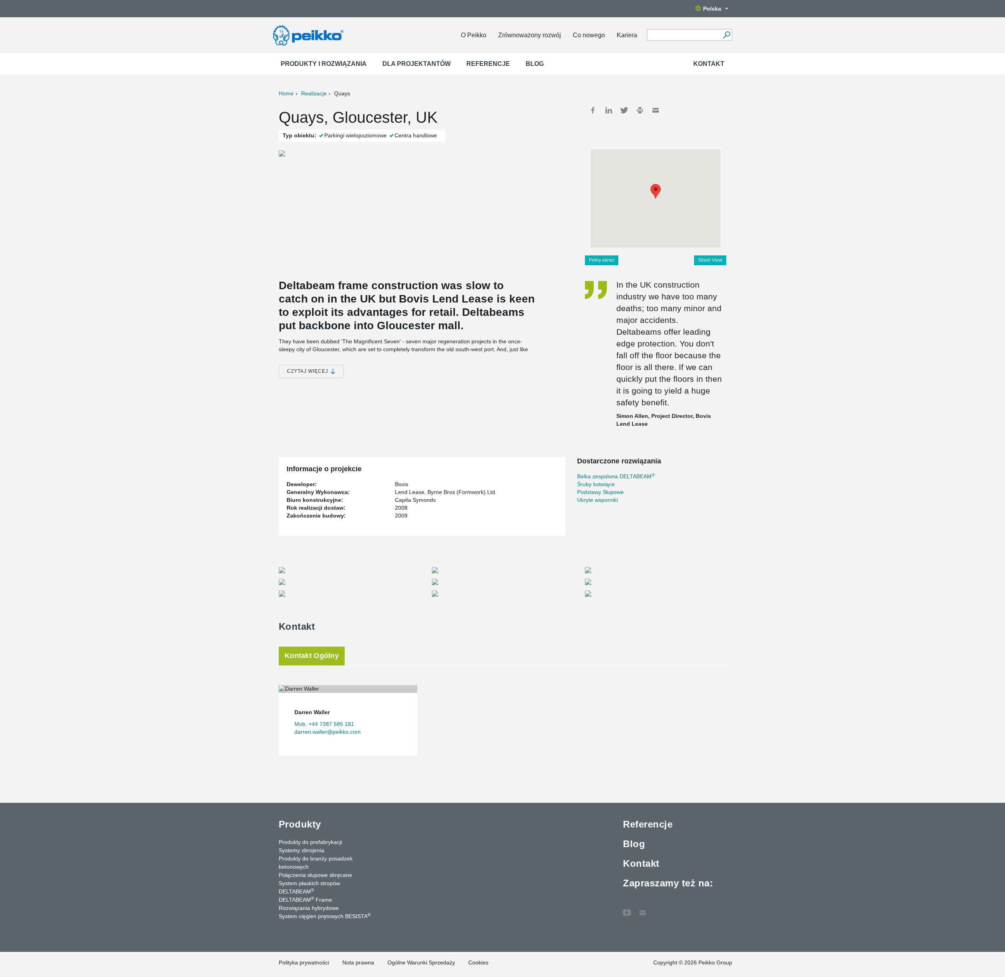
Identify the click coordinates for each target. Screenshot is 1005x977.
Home (286, 93)
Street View (710, 260)
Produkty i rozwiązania (324, 63)
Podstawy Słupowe (600, 492)
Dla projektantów (416, 63)
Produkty (300, 824)
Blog (535, 63)
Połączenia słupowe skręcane (315, 875)
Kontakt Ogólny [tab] (312, 656)
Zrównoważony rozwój (529, 35)
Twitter (624, 110)
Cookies (478, 962)
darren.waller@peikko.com (327, 732)
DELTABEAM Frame (305, 899)
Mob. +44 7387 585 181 (324, 724)
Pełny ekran (601, 260)
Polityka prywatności (304, 962)
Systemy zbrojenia (301, 850)
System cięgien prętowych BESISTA (325, 915)
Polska (712, 8)
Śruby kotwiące (596, 484)
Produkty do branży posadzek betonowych (316, 862)
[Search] (726, 34)
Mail (656, 110)
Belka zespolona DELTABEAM (616, 476)
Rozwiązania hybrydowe (309, 908)
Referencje (488, 63)
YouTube (627, 909)
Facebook (593, 110)
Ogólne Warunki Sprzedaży (421, 962)
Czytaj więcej (308, 371)
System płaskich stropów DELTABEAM (309, 887)
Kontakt (708, 63)
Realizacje (314, 93)
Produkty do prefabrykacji (310, 842)
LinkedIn (608, 110)
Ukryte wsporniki (597, 500)
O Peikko (473, 35)
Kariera (627, 35)
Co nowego (589, 35)
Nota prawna (358, 962)
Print (640, 110)
